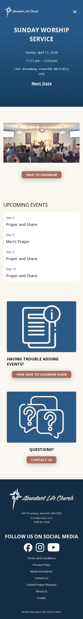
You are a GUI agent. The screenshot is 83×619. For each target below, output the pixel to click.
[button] (75, 12)
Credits (41, 598)
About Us (41, 591)
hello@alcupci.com (42, 518)
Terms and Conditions (41, 558)
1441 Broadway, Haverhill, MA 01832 (41, 513)
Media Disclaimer (41, 571)
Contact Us (42, 578)
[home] (21, 12)
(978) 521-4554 (41, 522)
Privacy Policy (41, 565)
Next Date (41, 83)
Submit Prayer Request (41, 585)
